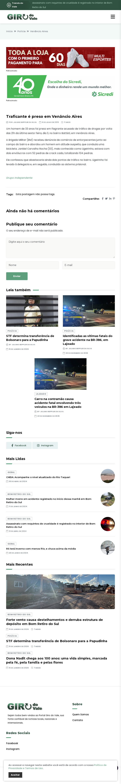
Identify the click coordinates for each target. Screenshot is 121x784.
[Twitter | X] (106, 198)
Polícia (21, 31)
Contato (77, 720)
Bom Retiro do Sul (19, 494)
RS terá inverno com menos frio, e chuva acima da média (41, 548)
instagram (47, 445)
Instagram (13, 749)
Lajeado (41, 393)
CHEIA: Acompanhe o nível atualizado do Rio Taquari (38, 477)
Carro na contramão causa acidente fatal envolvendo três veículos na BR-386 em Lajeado (58, 403)
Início (9, 31)
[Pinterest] (114, 198)
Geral (11, 472)
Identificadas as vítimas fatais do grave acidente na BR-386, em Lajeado (87, 340)
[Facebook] (103, 198)
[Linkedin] (110, 198)
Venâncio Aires (39, 31)
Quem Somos (80, 714)
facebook (20, 445)
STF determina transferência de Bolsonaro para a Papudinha (56, 641)
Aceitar (15, 774)
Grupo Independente (19, 178)
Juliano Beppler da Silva (25, 122)
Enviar (16, 276)
